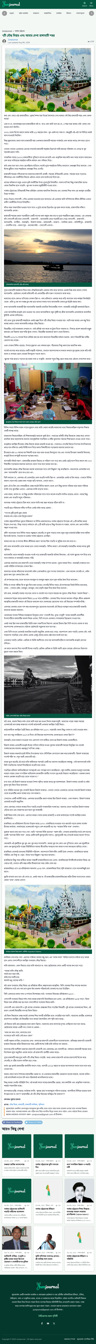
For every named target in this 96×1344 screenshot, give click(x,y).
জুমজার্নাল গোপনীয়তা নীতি (85, 1339)
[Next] (91, 13)
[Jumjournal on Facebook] (42, 1323)
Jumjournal (7, 31)
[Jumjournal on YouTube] (48, 1323)
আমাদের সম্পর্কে (69, 1339)
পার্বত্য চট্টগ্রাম (20, 31)
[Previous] (4, 13)
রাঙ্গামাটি (21, 1104)
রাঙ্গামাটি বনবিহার (31, 1104)
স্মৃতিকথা (41, 1104)
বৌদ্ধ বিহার (13, 1104)
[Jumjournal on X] (54, 1323)
